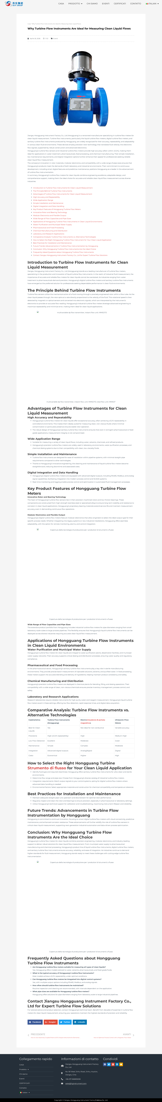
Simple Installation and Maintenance (48, 203)
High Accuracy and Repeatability (46, 197)
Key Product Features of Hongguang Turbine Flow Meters (57, 209)
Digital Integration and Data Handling (48, 206)
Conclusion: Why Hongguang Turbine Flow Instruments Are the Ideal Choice (64, 249)
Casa (29, 24)
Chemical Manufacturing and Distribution (50, 231)
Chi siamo (92, 3)
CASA (61, 3)
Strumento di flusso (47, 768)
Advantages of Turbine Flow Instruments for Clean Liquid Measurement (62, 194)
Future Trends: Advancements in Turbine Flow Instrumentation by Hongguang (65, 246)
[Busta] (121, 1064)
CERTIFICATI (120, 3)
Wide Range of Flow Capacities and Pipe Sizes (52, 218)
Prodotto (74, 3)
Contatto (135, 3)
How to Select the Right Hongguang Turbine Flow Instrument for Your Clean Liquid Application (72, 240)
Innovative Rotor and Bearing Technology (50, 212)
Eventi (105, 3)
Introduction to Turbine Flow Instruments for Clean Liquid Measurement (63, 188)
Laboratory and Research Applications (48, 234)
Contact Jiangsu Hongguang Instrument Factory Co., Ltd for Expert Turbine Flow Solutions (70, 255)
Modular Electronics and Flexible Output (49, 215)
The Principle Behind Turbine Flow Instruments (52, 191)
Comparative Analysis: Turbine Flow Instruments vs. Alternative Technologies (64, 237)
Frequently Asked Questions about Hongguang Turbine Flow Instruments (63, 252)
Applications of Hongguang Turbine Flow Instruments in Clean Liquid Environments (67, 222)
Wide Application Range (43, 200)
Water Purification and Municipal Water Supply (52, 225)
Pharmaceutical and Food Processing (48, 228)
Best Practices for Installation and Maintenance (52, 243)
